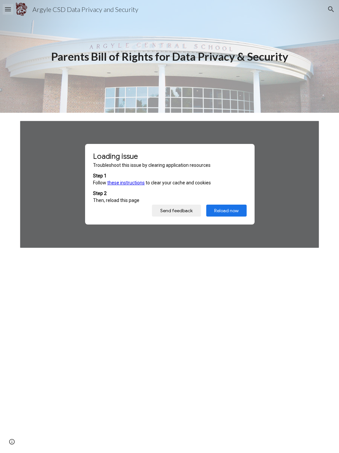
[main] (169, 56)
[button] (8, 9)
